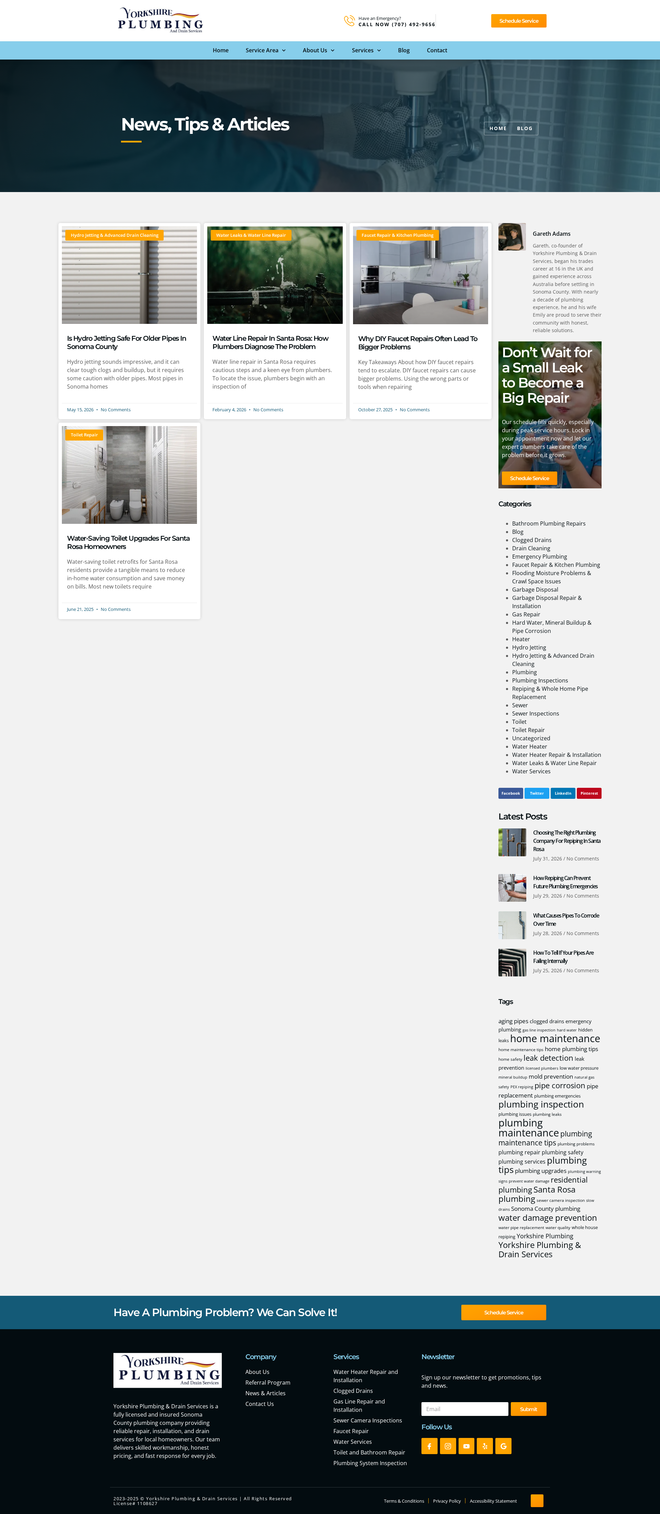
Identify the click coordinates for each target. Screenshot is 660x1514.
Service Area (262, 50)
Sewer (520, 705)
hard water (567, 1030)
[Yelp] (485, 1446)
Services (363, 50)
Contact (437, 50)
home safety (510, 1059)
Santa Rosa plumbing (536, 1194)
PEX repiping (521, 1086)
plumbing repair (519, 1152)
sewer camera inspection (561, 1200)
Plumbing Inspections (540, 680)
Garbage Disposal (535, 589)
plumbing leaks (547, 1114)
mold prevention (551, 1076)
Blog (404, 50)
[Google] (503, 1446)
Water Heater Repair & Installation (556, 755)
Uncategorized (531, 738)
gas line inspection (539, 1030)
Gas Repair (526, 614)
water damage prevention (547, 1217)
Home (221, 50)
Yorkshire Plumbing (545, 1235)
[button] (510, 793)
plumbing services (522, 1161)
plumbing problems (576, 1144)
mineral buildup (512, 1077)
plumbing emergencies (557, 1096)
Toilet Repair (528, 730)
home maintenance (555, 1038)
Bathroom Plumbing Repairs (549, 523)
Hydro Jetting (529, 647)
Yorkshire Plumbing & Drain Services (539, 1249)
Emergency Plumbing (539, 556)
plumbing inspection (541, 1104)
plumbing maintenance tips (545, 1138)
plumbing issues (514, 1114)
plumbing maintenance (528, 1128)
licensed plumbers (542, 1068)
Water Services (531, 771)
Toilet (519, 722)
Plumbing (524, 672)
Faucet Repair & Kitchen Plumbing (556, 565)
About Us (315, 50)
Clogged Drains (532, 540)
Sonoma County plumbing (545, 1209)
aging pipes (513, 1021)
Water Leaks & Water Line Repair (554, 763)
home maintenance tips (520, 1049)
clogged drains (547, 1021)
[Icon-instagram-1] (448, 1446)
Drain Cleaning (531, 548)
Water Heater (529, 746)
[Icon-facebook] (429, 1446)
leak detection (548, 1058)
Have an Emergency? (380, 18)
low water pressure (579, 1068)
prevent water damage (529, 1181)
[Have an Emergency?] (349, 20)
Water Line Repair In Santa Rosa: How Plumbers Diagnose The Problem (270, 342)
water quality (558, 1227)
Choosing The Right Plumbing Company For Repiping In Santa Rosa (567, 841)
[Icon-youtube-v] (467, 1446)
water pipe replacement (521, 1227)
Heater (521, 639)
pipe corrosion (560, 1085)
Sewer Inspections (535, 713)
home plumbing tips (571, 1049)
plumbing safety (562, 1152)
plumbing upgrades (540, 1171)
